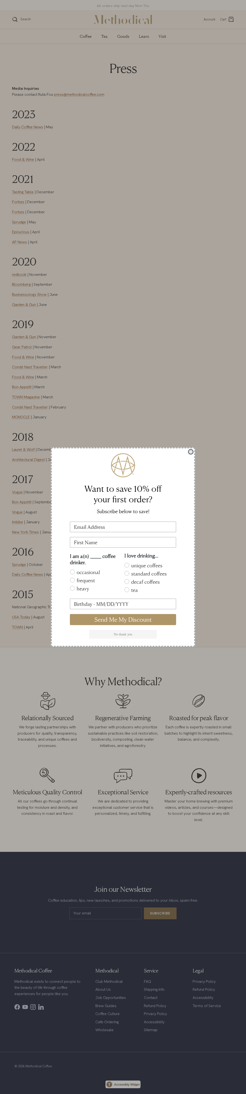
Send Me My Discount (123, 619)
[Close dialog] (190, 451)
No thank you (123, 634)
